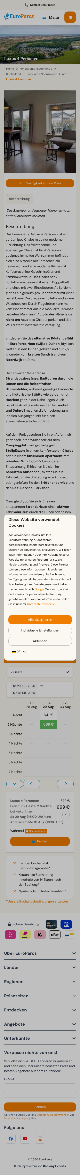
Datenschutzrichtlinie (41, 604)
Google (39, 589)
